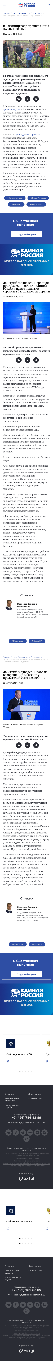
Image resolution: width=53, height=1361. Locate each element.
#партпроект (36, 204)
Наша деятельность (21, 13)
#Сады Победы (38, 198)
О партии (9, 1094)
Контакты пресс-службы (13, 1106)
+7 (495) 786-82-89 (26, 1117)
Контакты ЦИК (35, 1098)
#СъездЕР (37, 641)
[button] (19, 1071)
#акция (16, 204)
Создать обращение (26, 234)
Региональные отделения (12, 1099)
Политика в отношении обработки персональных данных (26, 1163)
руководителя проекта (27, 134)
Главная (6, 13)
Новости (36, 13)
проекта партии (12, 109)
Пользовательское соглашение (26, 1159)
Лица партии (34, 1094)
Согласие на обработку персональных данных (26, 1165)
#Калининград (14, 198)
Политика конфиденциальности (27, 1161)
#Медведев (18, 641)
